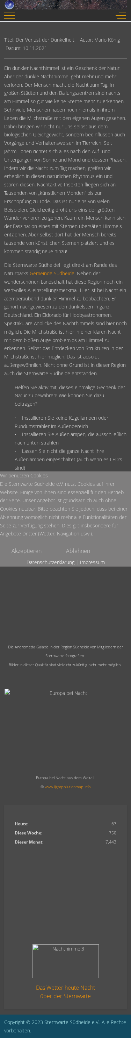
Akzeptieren (27, 551)
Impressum (92, 562)
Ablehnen (78, 551)
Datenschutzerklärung (50, 562)
